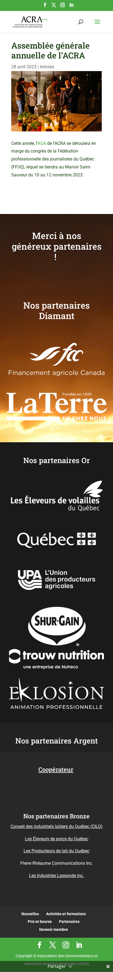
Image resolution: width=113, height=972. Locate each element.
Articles (47, 66)
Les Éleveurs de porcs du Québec (56, 838)
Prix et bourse (40, 921)
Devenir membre (53, 929)
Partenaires (69, 921)
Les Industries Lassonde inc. (56, 875)
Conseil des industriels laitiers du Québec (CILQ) (56, 826)
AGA (42, 143)
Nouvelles (30, 914)
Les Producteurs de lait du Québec (56, 850)
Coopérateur (55, 769)
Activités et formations (66, 914)
